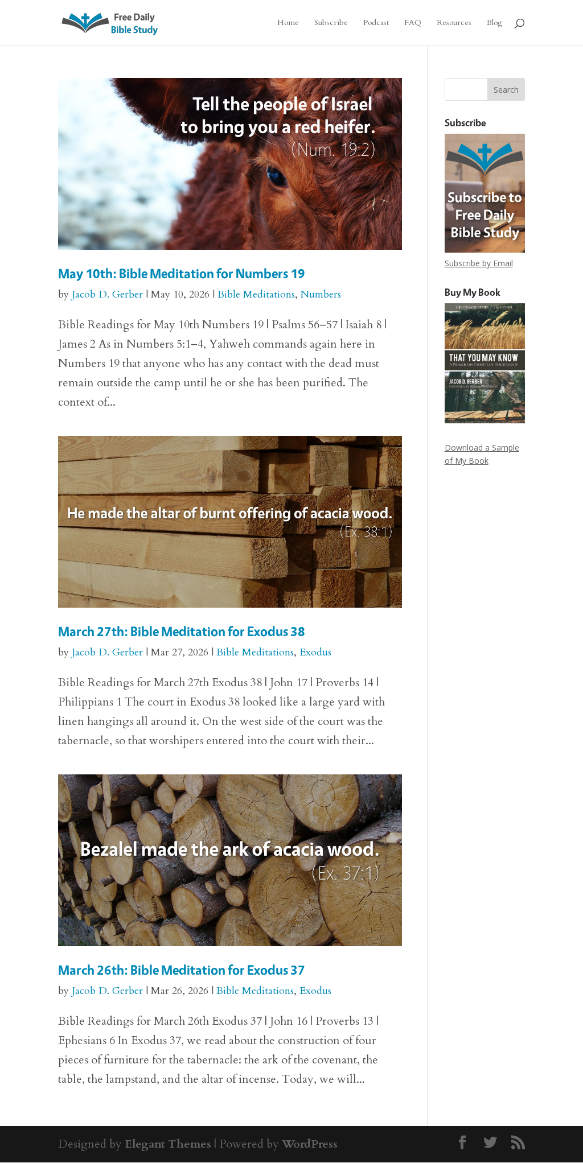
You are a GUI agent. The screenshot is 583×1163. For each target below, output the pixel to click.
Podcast (376, 23)
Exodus (315, 652)
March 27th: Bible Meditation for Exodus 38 (181, 631)
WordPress (310, 1144)
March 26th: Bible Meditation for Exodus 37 (181, 970)
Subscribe (331, 23)
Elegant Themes (168, 1144)
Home (288, 23)
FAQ (412, 23)
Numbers (321, 294)
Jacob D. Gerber (107, 294)
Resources (454, 23)
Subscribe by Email (479, 263)
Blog (494, 23)
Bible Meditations (256, 294)
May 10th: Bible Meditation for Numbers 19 (181, 273)
